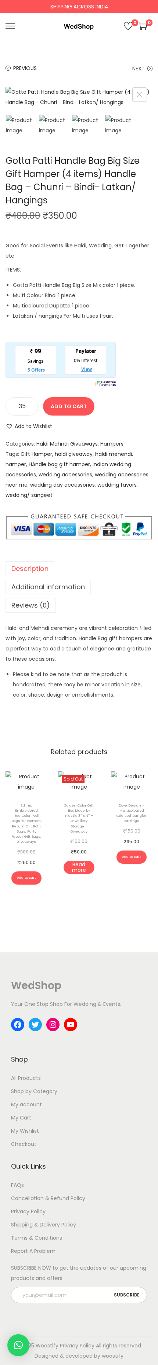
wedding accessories (65, 474)
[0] (128, 26)
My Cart (21, 1117)
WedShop (36, 985)
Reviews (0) (30, 605)
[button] (29, 426)
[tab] (79, 568)
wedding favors (117, 484)
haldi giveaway (74, 454)
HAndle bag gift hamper (59, 464)
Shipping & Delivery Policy (43, 1224)
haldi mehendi (113, 454)
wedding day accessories (62, 484)
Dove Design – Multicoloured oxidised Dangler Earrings (131, 813)
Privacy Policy (28, 1211)
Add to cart (69, 406)
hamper (16, 464)
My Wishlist (25, 1131)
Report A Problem (33, 1251)
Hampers (111, 443)
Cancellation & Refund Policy (48, 1198)
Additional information (48, 586)
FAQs (17, 1185)
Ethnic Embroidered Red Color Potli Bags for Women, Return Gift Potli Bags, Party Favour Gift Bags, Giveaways (26, 823)
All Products (26, 1078)
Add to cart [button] (26, 877)
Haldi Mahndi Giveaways (67, 443)
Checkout (23, 1144)
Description (30, 568)
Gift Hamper (36, 454)
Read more (79, 867)
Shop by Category (34, 1091)
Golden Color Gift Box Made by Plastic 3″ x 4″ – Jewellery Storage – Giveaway (79, 818)
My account (26, 1104)
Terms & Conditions (36, 1238)
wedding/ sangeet (29, 495)
